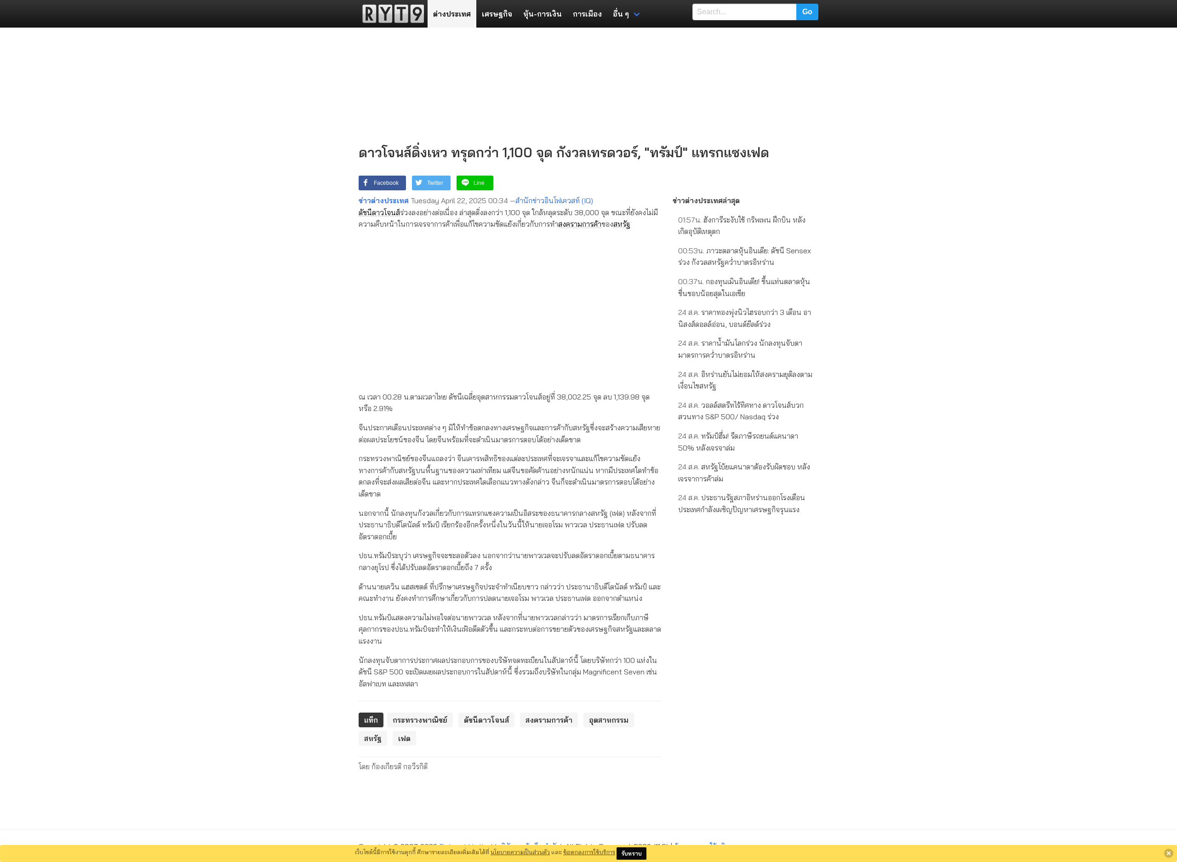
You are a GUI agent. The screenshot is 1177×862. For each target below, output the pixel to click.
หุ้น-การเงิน (542, 13)
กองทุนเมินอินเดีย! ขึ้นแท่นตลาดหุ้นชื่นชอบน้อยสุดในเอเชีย (744, 287)
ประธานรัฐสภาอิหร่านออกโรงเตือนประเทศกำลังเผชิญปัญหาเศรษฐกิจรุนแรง (741, 503)
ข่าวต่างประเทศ (384, 200)
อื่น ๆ (621, 13)
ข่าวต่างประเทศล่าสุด (706, 200)
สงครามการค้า (579, 223)
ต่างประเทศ (452, 13)
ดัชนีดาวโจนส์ (379, 212)
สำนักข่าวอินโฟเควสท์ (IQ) (554, 200)
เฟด (404, 738)
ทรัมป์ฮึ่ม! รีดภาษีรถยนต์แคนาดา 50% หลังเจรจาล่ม (738, 441)
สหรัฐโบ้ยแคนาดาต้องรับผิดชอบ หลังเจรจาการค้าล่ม (744, 472)
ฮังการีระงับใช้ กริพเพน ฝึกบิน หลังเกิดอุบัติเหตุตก (742, 225)
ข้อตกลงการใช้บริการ (589, 852)
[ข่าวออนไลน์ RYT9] (390, 14)
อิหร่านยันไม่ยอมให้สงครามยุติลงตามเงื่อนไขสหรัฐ (745, 380)
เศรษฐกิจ (497, 13)
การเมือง (587, 13)
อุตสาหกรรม (608, 720)
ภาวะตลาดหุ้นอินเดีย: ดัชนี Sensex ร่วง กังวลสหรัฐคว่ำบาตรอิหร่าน (744, 256)
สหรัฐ (621, 223)
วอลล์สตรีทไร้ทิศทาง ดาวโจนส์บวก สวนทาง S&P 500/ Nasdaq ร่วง (741, 411)
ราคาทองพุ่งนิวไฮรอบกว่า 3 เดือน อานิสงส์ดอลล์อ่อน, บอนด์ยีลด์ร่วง (744, 318)
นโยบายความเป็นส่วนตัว (520, 852)
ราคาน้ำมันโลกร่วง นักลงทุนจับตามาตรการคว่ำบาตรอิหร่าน (740, 349)
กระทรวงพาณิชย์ (420, 720)
